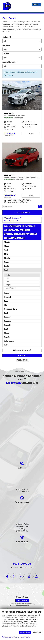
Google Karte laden (22, 600)
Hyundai (7, 297)
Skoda (6, 333)
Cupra (6, 262)
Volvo (6, 345)
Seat (6, 329)
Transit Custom (10, 288)
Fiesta (8, 275)
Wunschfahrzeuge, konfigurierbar (20, 234)
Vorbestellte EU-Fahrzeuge (17, 230)
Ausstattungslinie (9, 62)
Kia (5, 305)
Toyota (7, 337)
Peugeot (7, 317)
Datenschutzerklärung (10, 637)
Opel (6, 313)
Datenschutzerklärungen (22, 605)
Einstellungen (37, 632)
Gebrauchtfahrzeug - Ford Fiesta (22, 110)
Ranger (8, 285)
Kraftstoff (6, 37)
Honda (6, 293)
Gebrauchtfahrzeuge (14, 238)
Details (31, 134)
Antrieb (5, 54)
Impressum (25, 637)
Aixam (6, 246)
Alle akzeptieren (25, 632)
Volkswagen (9, 341)
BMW (6, 254)
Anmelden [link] (23, 355)
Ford (6, 270)
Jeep (6, 301)
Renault (7, 325)
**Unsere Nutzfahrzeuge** (12, 218)
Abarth (7, 242)
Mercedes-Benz (10, 309)
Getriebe (6, 45)
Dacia (6, 266)
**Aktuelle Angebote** (11, 221)
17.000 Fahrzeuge (22, 212)
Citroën (7, 258)
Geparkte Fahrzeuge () (23, 350)
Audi (6, 250)
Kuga (7, 278)
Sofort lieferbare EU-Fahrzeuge (19, 226)
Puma (7, 281)
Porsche (7, 321)
